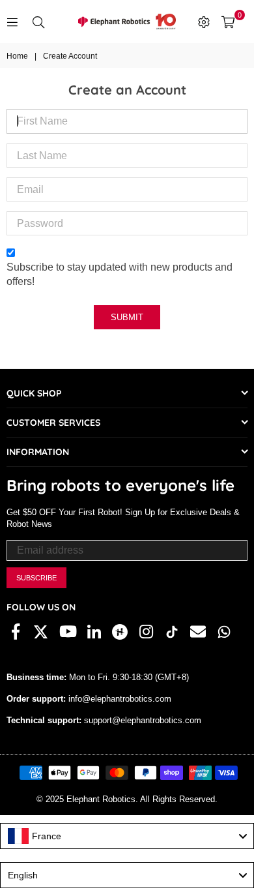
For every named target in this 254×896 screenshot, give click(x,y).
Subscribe (36, 578)
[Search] (38, 21)
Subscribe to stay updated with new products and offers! (120, 274)
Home (17, 56)
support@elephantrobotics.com (141, 720)
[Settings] (204, 21)
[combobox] (127, 836)
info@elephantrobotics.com (118, 699)
